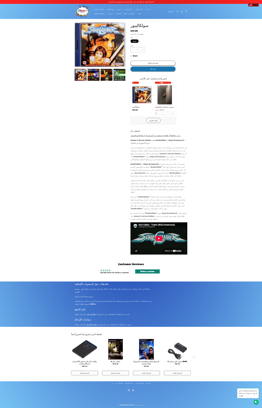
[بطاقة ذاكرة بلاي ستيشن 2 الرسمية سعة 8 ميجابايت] (84, 349)
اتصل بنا (148, 383)
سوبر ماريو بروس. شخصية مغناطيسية (164, 107)
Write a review (147, 271)
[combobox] (164, 113)
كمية (131, 45)
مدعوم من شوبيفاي (138, 405)
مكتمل (135, 41)
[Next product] (194, 357)
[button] (119, 9)
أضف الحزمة (153, 120)
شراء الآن (153, 69)
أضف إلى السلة (84, 373)
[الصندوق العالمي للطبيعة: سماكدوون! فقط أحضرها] (146, 349)
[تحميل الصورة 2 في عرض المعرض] (93, 75)
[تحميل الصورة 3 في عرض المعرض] (106, 75)
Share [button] (135, 56)
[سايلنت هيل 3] (115, 349)
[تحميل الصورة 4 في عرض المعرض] (119, 75)
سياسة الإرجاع (129, 383)
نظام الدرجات (140, 383)
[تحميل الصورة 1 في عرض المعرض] (81, 75)
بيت (112, 383)
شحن (142, 34)
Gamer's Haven (129, 405)
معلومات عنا (119, 383)
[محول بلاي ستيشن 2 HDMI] (177, 349)
